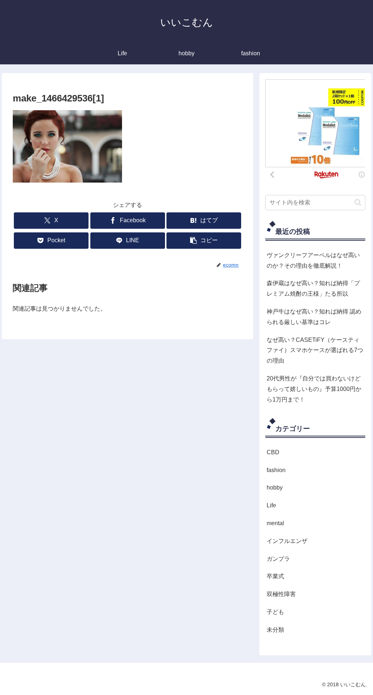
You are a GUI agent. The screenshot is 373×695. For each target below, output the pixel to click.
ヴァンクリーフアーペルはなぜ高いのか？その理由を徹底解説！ (313, 260)
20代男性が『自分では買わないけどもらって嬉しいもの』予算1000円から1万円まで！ (314, 389)
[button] (203, 240)
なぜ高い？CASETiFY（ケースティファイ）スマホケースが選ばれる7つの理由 (315, 350)
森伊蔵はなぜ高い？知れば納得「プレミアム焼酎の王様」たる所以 (313, 288)
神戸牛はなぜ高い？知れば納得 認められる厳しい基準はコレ (314, 316)
